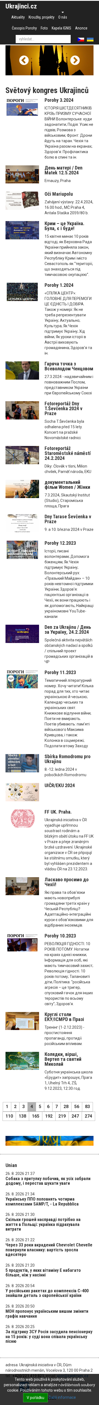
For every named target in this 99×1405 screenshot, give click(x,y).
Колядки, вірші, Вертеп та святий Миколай (63, 1059)
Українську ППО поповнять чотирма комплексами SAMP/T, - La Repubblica (42, 1201)
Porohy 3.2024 (59, 100)
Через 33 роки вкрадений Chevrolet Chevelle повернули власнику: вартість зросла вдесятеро (49, 1249)
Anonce (81, 28)
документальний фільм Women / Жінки (67, 484)
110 (9, 1116)
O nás (62, 17)
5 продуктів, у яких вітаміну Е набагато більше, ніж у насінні (43, 1273)
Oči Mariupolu (59, 194)
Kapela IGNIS (61, 28)
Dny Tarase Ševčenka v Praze (68, 519)
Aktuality (18, 17)
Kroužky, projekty (41, 17)
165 (35, 1116)
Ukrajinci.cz (21, 6)
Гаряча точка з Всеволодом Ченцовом (69, 366)
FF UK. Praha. (58, 812)
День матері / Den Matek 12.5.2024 (63, 170)
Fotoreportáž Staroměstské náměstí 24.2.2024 (68, 453)
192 (49, 1116)
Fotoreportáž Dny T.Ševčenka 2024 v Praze (63, 408)
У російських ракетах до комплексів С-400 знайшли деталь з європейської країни (47, 1293)
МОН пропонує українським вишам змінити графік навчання (47, 1314)
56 (76, 1106)
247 (75, 1116)
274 (88, 1116)
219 (62, 1116)
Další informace (62, 1397)
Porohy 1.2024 (59, 285)
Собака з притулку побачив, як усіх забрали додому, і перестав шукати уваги (48, 1181)
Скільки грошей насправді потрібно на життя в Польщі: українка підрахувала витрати (43, 1224)
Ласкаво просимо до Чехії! (67, 882)
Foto (44, 28)
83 (87, 1106)
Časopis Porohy (24, 28)
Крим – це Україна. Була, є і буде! (64, 226)
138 (22, 1116)
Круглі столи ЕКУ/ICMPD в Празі (64, 1016)
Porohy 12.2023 (60, 543)
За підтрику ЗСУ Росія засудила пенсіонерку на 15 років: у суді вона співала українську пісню (49, 1336)
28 (66, 1106)
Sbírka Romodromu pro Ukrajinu (67, 759)
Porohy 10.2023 (60, 936)
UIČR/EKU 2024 (60, 785)
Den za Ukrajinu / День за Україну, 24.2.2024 (68, 629)
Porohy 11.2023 (60, 672)
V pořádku (35, 1397)
